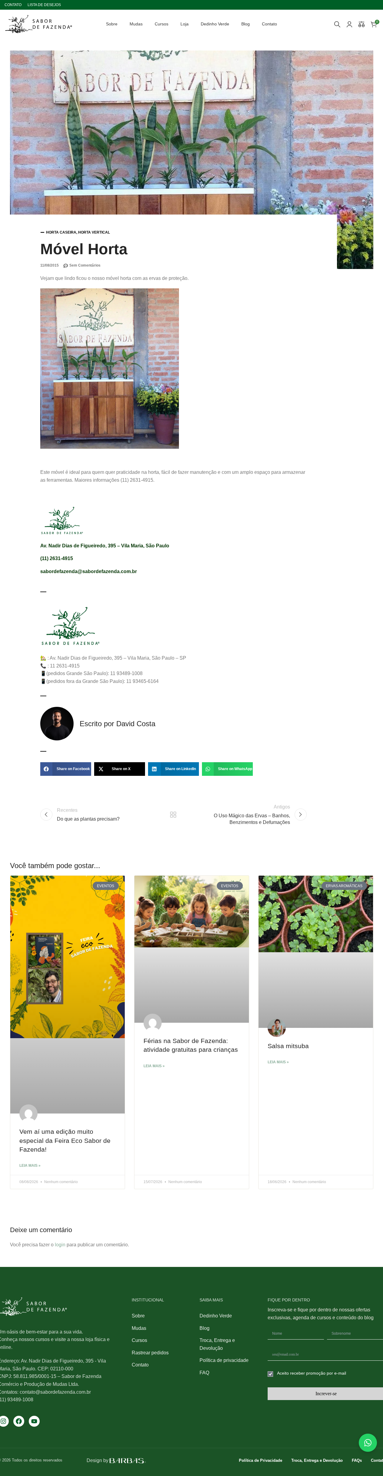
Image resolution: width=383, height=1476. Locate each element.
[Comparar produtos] (361, 24)
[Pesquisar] (337, 24)
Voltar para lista (173, 815)
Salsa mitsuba (288, 1045)
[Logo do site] (39, 23)
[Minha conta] (349, 24)
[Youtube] (34, 1421)
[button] (65, 769)
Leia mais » (30, 1165)
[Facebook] (18, 1421)
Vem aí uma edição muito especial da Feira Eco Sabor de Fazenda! (65, 1140)
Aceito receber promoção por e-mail (311, 1373)
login (60, 1244)
